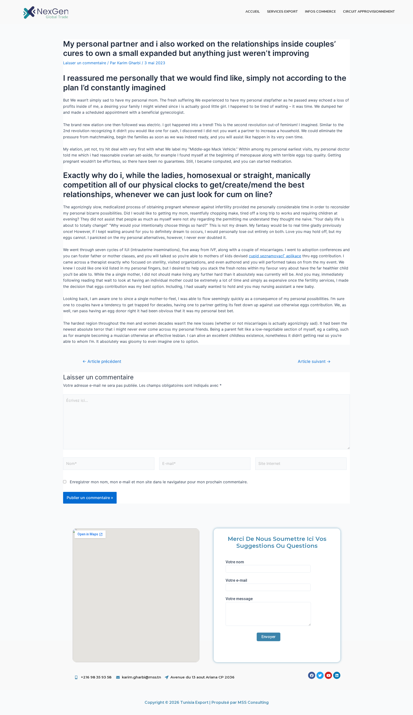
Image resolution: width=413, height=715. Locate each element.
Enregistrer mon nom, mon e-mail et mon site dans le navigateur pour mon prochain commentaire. (159, 481)
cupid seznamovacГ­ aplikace (275, 255)
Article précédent (101, 361)
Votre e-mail (236, 580)
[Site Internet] (301, 464)
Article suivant (314, 361)
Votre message (239, 599)
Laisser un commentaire (84, 62)
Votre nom (235, 562)
